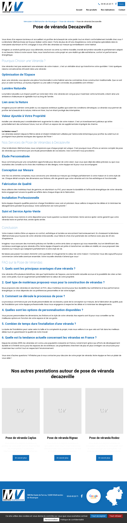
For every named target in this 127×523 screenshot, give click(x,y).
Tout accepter (98, 516)
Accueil (79, 10)
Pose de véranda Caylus (21, 438)
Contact (122, 10)
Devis (121, 4)
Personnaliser (51, 519)
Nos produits (91, 10)
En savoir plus (21, 458)
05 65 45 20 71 (72, 496)
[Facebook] (115, 3)
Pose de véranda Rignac (62, 438)
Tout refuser (116, 516)
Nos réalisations (108, 10)
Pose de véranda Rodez (104, 438)
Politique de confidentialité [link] (72, 519)
